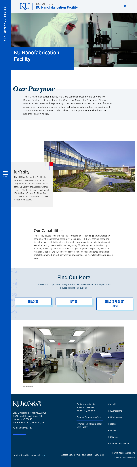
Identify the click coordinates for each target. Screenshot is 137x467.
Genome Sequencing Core (89, 417)
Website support (84, 455)
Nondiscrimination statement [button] (27, 455)
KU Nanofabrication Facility (57, 7)
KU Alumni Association (119, 443)
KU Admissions (115, 410)
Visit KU (111, 404)
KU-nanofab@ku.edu (22, 427)
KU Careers (113, 437)
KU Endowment (115, 417)
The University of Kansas (126, 457)
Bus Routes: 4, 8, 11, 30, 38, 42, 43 (28, 422)
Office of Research (44, 4)
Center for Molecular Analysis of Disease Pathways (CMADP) (86, 407)
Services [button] (33, 301)
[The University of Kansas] (27, 406)
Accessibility (67, 455)
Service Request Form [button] (115, 304)
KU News (112, 424)
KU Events (113, 430)
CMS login (99, 455)
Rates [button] (73, 301)
